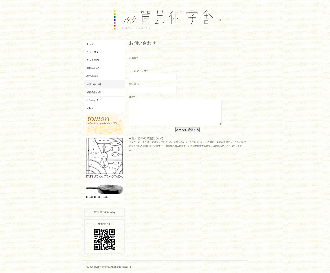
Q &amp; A (92, 100)
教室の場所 (92, 76)
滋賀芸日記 (92, 68)
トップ (90, 44)
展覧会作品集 (93, 92)
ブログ (90, 107)
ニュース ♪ (92, 52)
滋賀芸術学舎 (101, 266)
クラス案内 (92, 60)
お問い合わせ (93, 84)
